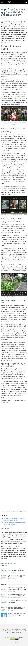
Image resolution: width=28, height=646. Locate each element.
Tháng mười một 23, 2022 (14, 597)
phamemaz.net (19, 637)
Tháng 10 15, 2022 (12, 617)
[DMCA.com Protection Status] (14, 639)
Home (2, 6)
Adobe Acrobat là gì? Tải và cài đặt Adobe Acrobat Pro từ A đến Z (17, 588)
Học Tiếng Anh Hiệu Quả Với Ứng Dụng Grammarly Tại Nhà (16, 576)
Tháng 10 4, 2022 (5, 18)
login (6, 563)
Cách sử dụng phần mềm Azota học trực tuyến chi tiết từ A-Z (16, 595)
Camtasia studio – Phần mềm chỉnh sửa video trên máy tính (16, 569)
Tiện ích (7, 6)
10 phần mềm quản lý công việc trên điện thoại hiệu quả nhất (16, 614)
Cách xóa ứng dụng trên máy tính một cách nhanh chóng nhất (17, 607)
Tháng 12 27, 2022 (12, 572)
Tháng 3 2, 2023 (12, 604)
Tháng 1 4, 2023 (12, 591)
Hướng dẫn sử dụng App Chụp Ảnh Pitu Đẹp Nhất (17, 601)
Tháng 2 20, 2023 (12, 578)
